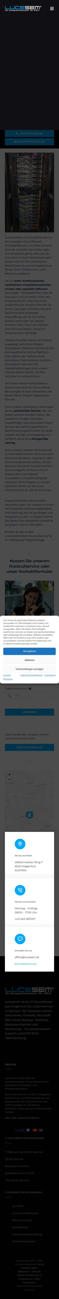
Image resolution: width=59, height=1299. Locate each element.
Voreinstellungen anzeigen (29, 669)
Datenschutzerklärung (31, 675)
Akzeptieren (29, 651)
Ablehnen (30, 660)
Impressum (50, 675)
